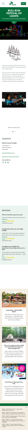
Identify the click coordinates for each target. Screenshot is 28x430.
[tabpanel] (14, 121)
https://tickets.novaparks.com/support (10, 156)
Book (23, 3)
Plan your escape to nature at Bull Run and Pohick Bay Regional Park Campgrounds (14, 346)
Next (24, 100)
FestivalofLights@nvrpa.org (8, 153)
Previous (3, 100)
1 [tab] (13, 131)
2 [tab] (15, 131)
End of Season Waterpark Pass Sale (14, 382)
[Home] (13, 3)
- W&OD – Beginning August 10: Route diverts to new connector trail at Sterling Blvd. (14, 417)
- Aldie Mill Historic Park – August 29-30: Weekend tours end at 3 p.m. (12, 410)
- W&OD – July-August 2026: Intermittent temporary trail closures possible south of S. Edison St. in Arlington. (13, 421)
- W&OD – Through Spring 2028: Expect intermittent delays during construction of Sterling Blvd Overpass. (13, 425)
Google (3, 221)
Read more (4, 219)
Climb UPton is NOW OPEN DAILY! (14, 311)
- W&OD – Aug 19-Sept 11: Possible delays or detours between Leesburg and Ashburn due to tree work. (14, 413)
